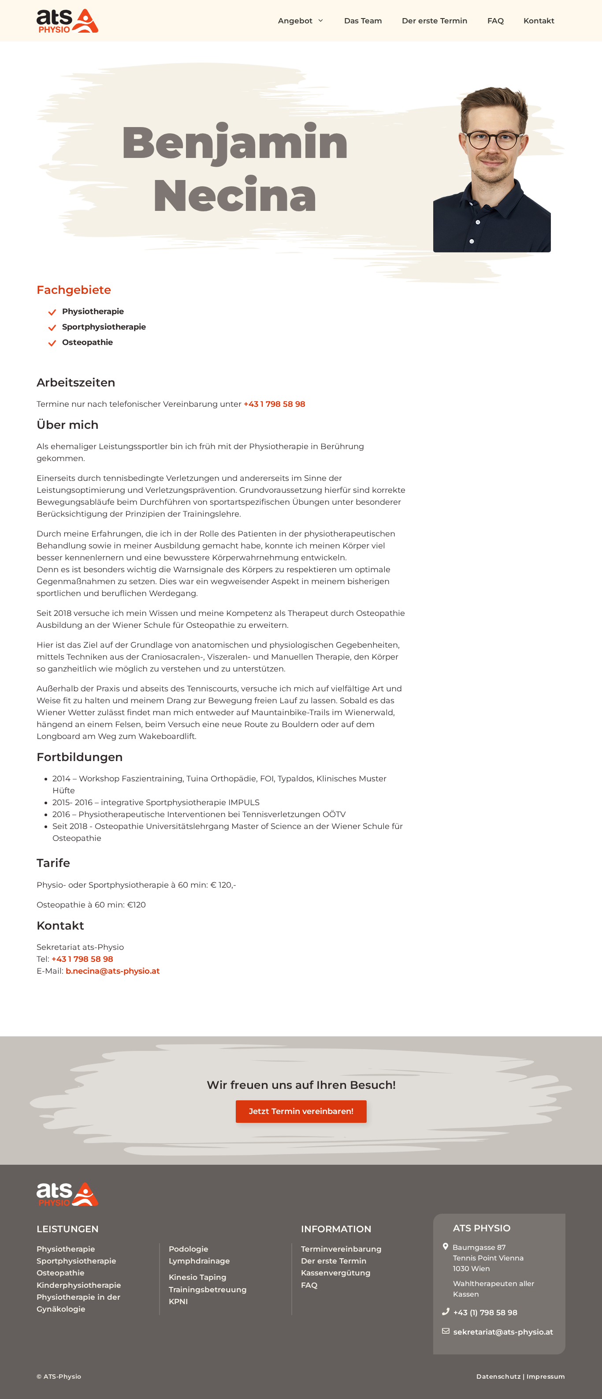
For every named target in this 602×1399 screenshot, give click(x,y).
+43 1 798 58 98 (274, 404)
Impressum (546, 1376)
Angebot (295, 20)
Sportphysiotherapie (76, 1260)
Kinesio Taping (198, 1277)
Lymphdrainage (199, 1260)
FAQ (495, 20)
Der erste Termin (435, 20)
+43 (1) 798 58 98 (485, 1312)
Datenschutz (498, 1376)
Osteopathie (61, 1272)
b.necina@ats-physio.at (113, 971)
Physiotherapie (66, 1249)
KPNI (178, 1301)
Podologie (188, 1249)
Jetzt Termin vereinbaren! (301, 1111)
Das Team (363, 20)
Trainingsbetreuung (208, 1289)
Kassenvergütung (336, 1272)
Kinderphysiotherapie (79, 1285)
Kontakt (539, 20)
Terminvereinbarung (341, 1249)
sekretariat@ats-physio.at (503, 1332)
